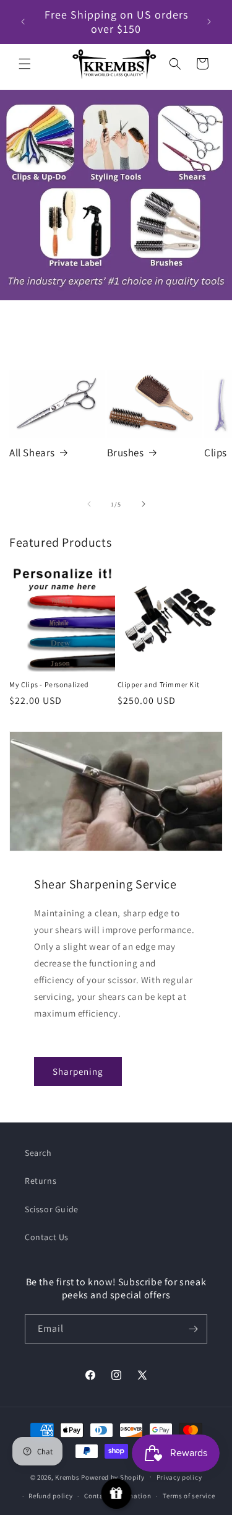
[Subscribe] (193, 1329)
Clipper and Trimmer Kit (159, 684)
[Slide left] (89, 504)
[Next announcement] (209, 21)
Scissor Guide (52, 1209)
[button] (24, 63)
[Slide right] (143, 504)
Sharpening (78, 1071)
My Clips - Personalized (49, 684)
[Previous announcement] (23, 21)
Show (116, 1493)
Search (38, 1152)
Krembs (67, 1476)
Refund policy (50, 1495)
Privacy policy (179, 1477)
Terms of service (189, 1495)
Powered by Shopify (113, 1476)
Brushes (125, 452)
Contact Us (47, 1237)
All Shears (32, 452)
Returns (40, 1180)
